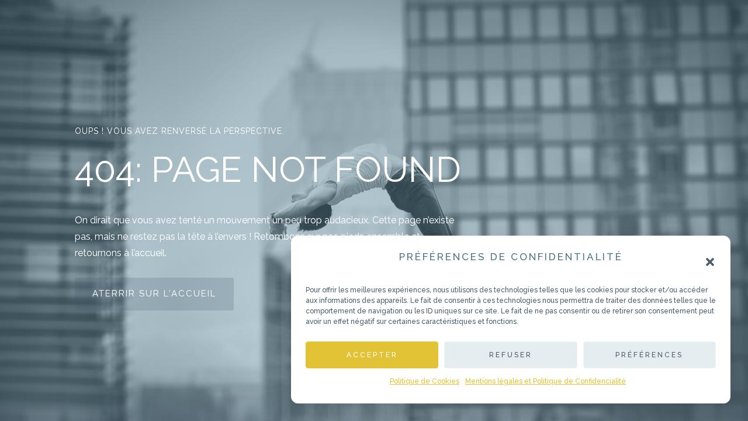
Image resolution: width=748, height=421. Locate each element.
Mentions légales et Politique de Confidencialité (545, 381)
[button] (710, 262)
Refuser (510, 355)
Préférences (649, 355)
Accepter (372, 355)
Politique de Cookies (424, 381)
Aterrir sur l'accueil (154, 293)
